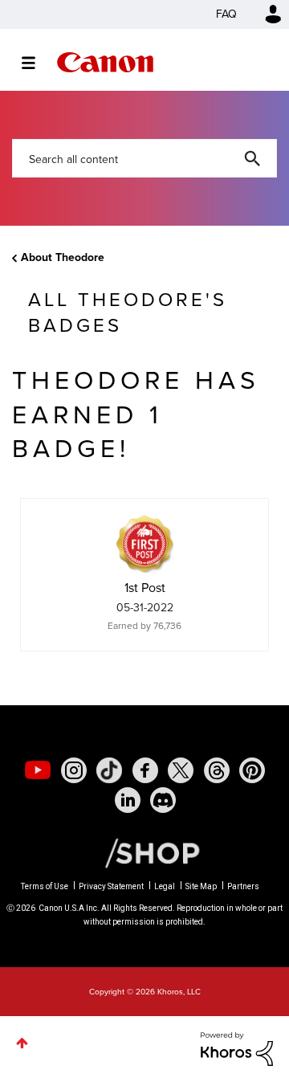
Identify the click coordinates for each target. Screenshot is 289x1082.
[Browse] (36, 63)
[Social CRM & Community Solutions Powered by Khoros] (237, 1048)
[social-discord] (163, 800)
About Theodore (62, 257)
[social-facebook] (145, 770)
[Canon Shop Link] (144, 852)
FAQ (226, 14)
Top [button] (22, 1043)
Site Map (201, 886)
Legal (164, 886)
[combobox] (144, 158)
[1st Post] (144, 544)
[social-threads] (217, 770)
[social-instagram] (74, 770)
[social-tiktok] (109, 770)
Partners (243, 886)
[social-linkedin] (127, 800)
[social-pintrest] (252, 770)
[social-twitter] (180, 770)
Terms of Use (44, 886)
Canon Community (105, 62)
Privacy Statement (111, 886)
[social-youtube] (38, 770)
